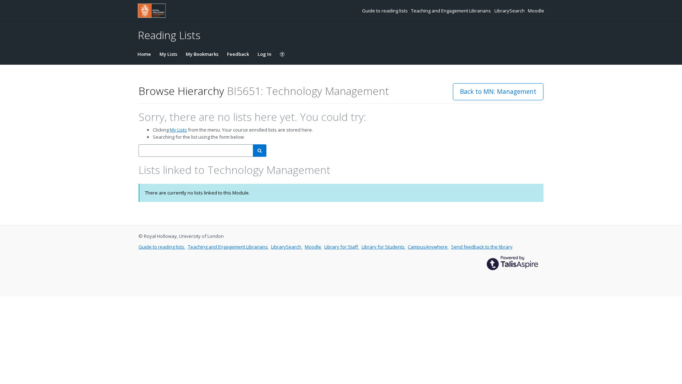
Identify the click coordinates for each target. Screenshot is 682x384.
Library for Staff (341, 247)
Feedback (238, 54)
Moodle (536, 10)
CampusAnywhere (428, 247)
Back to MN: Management (498, 91)
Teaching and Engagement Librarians (451, 10)
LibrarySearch (510, 10)
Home (144, 54)
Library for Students (384, 247)
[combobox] (196, 150)
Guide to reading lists (385, 10)
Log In (264, 54)
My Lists (168, 54)
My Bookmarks (202, 54)
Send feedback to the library (482, 247)
